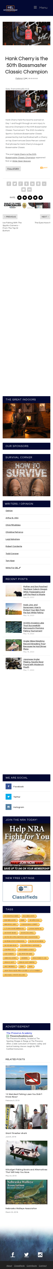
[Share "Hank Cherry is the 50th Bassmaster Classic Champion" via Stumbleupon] (44, 184)
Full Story (13, 169)
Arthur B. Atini (12, 518)
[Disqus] (26, 278)
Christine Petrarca (14, 532)
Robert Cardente (14, 546)
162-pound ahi (25, 954)
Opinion (9, 511)
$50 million (10, 920)
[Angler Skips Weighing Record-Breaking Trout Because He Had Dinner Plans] (14, 645)
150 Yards (9, 954)
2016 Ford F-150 (39, 958)
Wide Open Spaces (21, 161)
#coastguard (11, 916)
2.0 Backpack (35, 929)
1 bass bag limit (29, 924)
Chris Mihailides (13, 525)
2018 (22, 966)
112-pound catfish (30, 945)
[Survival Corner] (26, 478)
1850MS (24, 958)
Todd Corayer (12, 554)
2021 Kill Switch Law (14, 975)
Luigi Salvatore (13, 539)
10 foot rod (10, 933)
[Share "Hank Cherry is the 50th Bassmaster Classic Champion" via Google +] (21, 184)
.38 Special (34, 920)
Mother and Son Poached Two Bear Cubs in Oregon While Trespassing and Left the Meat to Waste (35, 591)
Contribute (32, 1266)
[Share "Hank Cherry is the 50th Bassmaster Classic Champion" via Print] (29, 189)
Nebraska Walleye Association (21, 1209)
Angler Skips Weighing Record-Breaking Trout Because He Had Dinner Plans (34, 645)
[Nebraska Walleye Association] (26, 1192)
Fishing (19, 78)
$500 (22, 920)
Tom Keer (10, 561)
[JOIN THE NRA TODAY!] (26, 846)
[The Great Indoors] (26, 420)
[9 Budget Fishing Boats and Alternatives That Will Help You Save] (26, 1153)
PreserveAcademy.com (21, 1036)
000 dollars (10, 924)
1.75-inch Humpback (14, 929)
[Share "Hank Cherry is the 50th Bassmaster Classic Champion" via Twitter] (15, 184)
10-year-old (10, 945)
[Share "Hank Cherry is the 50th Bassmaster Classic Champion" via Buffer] (38, 184)
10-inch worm (36, 941)
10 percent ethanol (14, 941)
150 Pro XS (9, 950)
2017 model (9, 966)
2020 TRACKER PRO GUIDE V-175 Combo (22, 971)
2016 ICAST (9, 962)
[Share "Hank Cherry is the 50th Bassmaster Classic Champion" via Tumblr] (26, 184)
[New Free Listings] (26, 892)
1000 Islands (10, 958)
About (9, 1266)
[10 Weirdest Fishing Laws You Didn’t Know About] (26, 1077)
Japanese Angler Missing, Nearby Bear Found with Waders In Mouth (33, 663)
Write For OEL (12, 568)
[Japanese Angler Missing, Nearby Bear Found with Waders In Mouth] (14, 663)
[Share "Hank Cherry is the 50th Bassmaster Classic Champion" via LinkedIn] (32, 184)
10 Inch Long (27, 933)
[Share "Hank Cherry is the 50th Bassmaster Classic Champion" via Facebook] (9, 184)
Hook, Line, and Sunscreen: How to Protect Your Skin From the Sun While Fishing (34, 609)
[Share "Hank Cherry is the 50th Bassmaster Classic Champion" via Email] (23, 189)
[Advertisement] (27, 724)
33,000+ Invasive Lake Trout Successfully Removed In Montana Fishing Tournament (33, 627)
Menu (43, 7)
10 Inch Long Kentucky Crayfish (20, 937)
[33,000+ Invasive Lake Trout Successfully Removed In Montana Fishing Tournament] (14, 627)
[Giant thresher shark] (26, 1116)
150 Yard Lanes (26, 950)
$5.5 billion (28, 916)
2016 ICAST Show (26, 962)
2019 (30, 966)
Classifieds (19, 1266)
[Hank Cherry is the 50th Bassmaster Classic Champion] (26, 33)
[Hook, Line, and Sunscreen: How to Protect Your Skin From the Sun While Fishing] (14, 609)
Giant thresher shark (16, 1133)
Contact (43, 1266)
